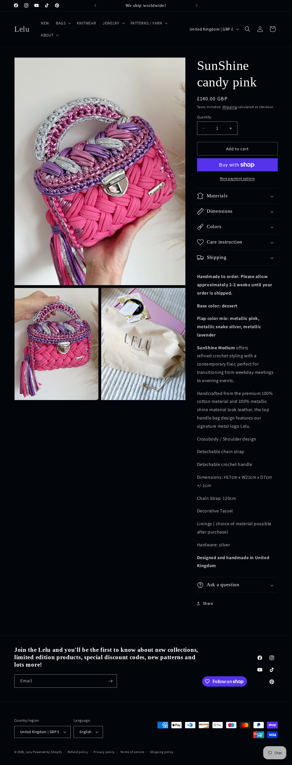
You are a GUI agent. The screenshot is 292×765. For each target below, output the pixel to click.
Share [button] (208, 603)
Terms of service (132, 752)
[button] (62, 23)
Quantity (204, 117)
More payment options (237, 178)
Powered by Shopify (47, 752)
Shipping (229, 107)
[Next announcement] (196, 5)
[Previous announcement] (95, 5)
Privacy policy (104, 752)
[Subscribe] (110, 681)
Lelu (29, 752)
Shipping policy (162, 752)
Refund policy (78, 752)
